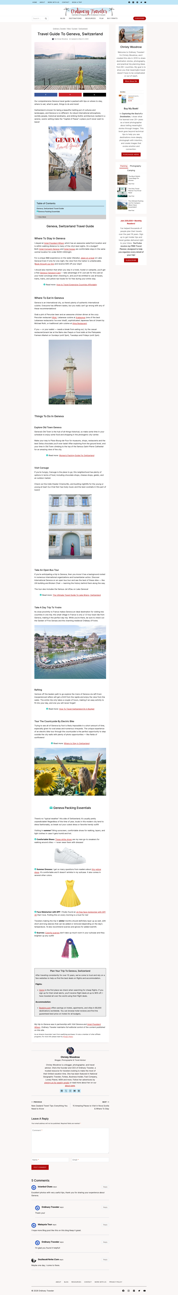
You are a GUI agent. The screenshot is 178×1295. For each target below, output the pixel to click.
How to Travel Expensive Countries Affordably (76, 285)
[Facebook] (129, 2)
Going (41, 990)
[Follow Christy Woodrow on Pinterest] (79, 1091)
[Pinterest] (137, 2)
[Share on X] (94, 95)
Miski (54, 317)
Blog (62, 18)
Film (101, 18)
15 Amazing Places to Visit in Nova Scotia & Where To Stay (91, 1105)
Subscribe (139, 18)
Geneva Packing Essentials (49, 212)
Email (76, 1160)
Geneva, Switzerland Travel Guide (50, 208)
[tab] (123, 166)
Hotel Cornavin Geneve (49, 249)
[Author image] (53, 39)
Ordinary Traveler (59, 29)
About (42, 2)
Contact (65, 2)
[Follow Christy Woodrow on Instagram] (70, 1091)
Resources (90, 18)
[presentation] (122, 180)
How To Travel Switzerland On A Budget (76, 709)
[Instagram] (133, 2)
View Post (131, 184)
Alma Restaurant (79, 323)
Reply (105, 1187)
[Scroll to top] (173, 1289)
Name (35, 1160)
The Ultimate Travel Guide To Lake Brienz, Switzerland (77, 595)
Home (34, 2)
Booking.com (45, 1008)
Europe (74, 29)
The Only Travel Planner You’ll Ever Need (134, 191)
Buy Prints (112, 18)
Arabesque (80, 317)
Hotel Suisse (69, 249)
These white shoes (63, 839)
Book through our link (44, 264)
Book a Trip (77, 2)
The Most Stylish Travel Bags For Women (134, 178)
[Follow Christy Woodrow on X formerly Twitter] (66, 1091)
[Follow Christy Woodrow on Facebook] (62, 1091)
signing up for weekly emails (56, 1083)
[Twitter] (141, 2)
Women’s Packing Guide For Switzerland (76, 455)
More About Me (131, 81)
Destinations (75, 18)
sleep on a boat (87, 258)
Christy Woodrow (62, 39)
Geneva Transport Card (50, 273)
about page (70, 1086)
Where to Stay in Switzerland (76, 743)
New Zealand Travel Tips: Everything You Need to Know (49, 1105)
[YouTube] (145, 2)
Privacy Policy (68, 1037)
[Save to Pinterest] (70, 95)
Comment (37, 1130)
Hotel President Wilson (54, 243)
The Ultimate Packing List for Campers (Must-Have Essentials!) (135, 204)
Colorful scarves (52, 933)
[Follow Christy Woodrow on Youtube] (74, 1091)
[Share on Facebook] (45, 95)
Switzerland (83, 29)
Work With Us (53, 2)
